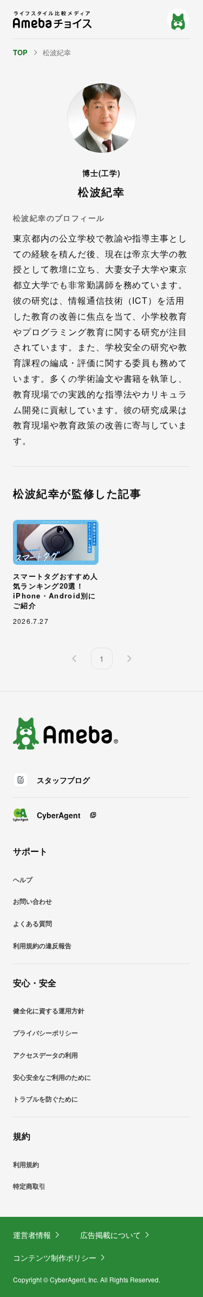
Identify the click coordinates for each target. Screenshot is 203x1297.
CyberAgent (59, 815)
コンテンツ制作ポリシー (54, 1257)
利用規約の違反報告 (42, 945)
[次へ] (129, 658)
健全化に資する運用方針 (48, 1010)
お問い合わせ (32, 901)
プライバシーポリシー (45, 1033)
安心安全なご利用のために (52, 1077)
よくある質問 (32, 923)
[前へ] (75, 658)
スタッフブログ (63, 779)
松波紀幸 (57, 52)
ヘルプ (22, 879)
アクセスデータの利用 (45, 1055)
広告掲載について (110, 1235)
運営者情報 (32, 1235)
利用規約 (26, 1164)
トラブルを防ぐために (45, 1099)
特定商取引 (29, 1186)
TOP (20, 52)
